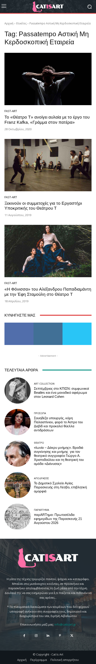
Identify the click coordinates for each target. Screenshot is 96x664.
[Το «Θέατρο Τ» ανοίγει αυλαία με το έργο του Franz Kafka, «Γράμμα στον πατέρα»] (48, 79)
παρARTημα (41, 510)
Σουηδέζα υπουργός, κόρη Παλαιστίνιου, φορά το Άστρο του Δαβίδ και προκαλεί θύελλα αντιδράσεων (58, 424)
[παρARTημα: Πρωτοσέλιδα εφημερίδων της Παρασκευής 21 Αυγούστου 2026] (17, 517)
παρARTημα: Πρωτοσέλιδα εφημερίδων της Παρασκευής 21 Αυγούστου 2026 (58, 519)
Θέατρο (39, 442)
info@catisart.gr (65, 624)
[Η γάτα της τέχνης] (48, 6)
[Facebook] (24, 635)
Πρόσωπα (40, 413)
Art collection (44, 383)
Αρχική (8, 23)
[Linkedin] (48, 635)
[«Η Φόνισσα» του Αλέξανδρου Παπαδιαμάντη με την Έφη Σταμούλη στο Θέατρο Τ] (48, 251)
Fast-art (10, 111)
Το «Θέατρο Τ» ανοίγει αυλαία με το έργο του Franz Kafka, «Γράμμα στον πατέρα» (47, 120)
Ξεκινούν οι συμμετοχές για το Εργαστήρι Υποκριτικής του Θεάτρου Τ (43, 206)
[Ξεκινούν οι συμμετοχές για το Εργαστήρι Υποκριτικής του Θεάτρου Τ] (48, 165)
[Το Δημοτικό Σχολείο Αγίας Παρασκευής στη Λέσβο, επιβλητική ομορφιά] (17, 485)
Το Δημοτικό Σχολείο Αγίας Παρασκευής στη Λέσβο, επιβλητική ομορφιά (60, 487)
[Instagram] (36, 635)
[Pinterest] (60, 635)
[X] (71, 635)
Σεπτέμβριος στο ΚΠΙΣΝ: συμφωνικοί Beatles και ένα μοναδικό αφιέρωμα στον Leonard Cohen (61, 393)
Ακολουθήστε (48, 324)
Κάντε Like (19, 324)
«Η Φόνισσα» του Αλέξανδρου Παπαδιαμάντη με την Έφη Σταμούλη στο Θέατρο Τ (47, 292)
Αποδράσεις (41, 478)
